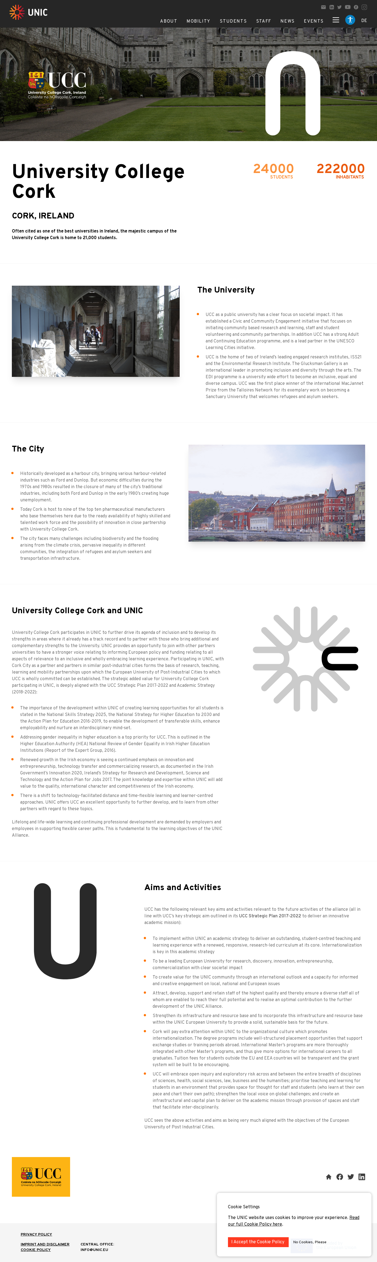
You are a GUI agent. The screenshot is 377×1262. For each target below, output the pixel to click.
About (168, 21)
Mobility (199, 21)
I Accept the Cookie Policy (258, 1242)
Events (314, 21)
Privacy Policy (36, 1234)
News (287, 21)
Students (233, 21)
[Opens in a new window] (332, 7)
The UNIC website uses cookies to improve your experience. (288, 1218)
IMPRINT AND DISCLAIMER (45, 1244)
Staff (263, 21)
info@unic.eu (94, 1250)
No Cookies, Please (309, 1242)
